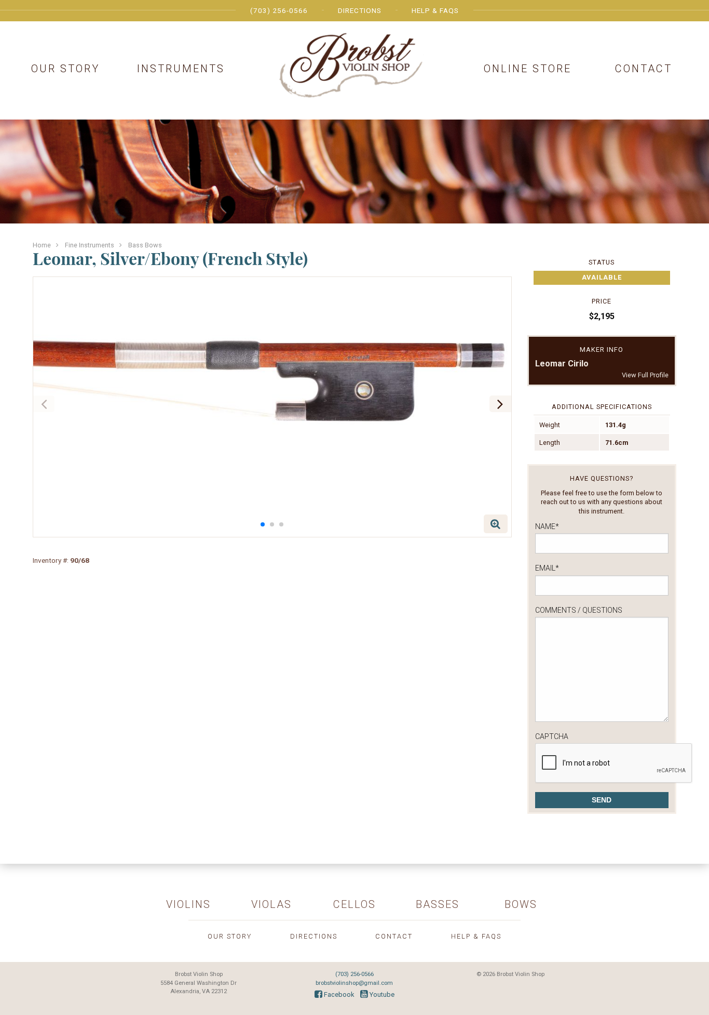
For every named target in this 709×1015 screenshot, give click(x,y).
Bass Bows (145, 245)
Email (547, 568)
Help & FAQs (435, 10)
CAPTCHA (551, 736)
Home (42, 245)
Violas (271, 904)
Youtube (381, 994)
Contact (643, 68)
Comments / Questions (578, 610)
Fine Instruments (89, 245)
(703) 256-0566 (279, 10)
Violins (188, 904)
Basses (437, 904)
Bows (521, 904)
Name (547, 526)
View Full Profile (645, 375)
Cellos (354, 904)
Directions (359, 10)
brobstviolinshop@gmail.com (354, 983)
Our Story (65, 68)
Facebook (338, 994)
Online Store (527, 68)
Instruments (181, 68)
